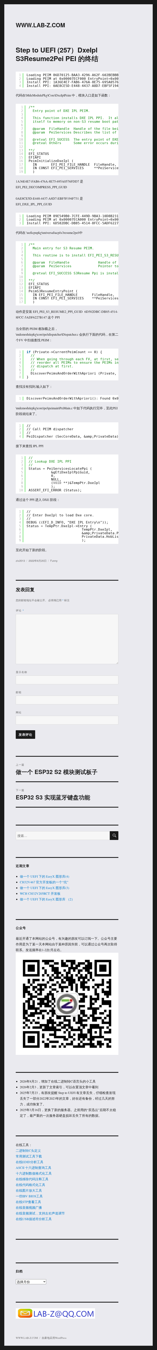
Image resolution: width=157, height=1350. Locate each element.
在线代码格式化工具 (30, 1184)
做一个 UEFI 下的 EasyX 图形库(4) (44, 876)
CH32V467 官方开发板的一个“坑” (44, 882)
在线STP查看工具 (28, 1202)
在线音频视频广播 (29, 1207)
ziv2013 (20, 561)
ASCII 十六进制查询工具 (33, 1167)
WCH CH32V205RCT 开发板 (40, 893)
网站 (18, 712)
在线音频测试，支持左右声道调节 (40, 1213)
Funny (54, 561)
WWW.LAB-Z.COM (40, 25)
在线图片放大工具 (29, 1190)
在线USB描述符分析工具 (34, 1219)
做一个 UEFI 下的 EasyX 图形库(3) (44, 888)
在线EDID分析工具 (29, 1162)
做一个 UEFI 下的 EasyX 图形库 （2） (47, 899)
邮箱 (18, 692)
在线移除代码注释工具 (32, 1179)
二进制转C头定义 (28, 1150)
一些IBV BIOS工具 (29, 1196)
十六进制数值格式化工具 (34, 1173)
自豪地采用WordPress (54, 1338)
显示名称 (21, 672)
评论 (20, 610)
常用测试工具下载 (29, 1156)
